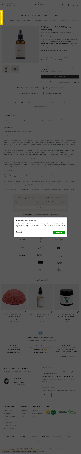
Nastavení (19, 231)
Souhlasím (59, 232)
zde (34, 226)
